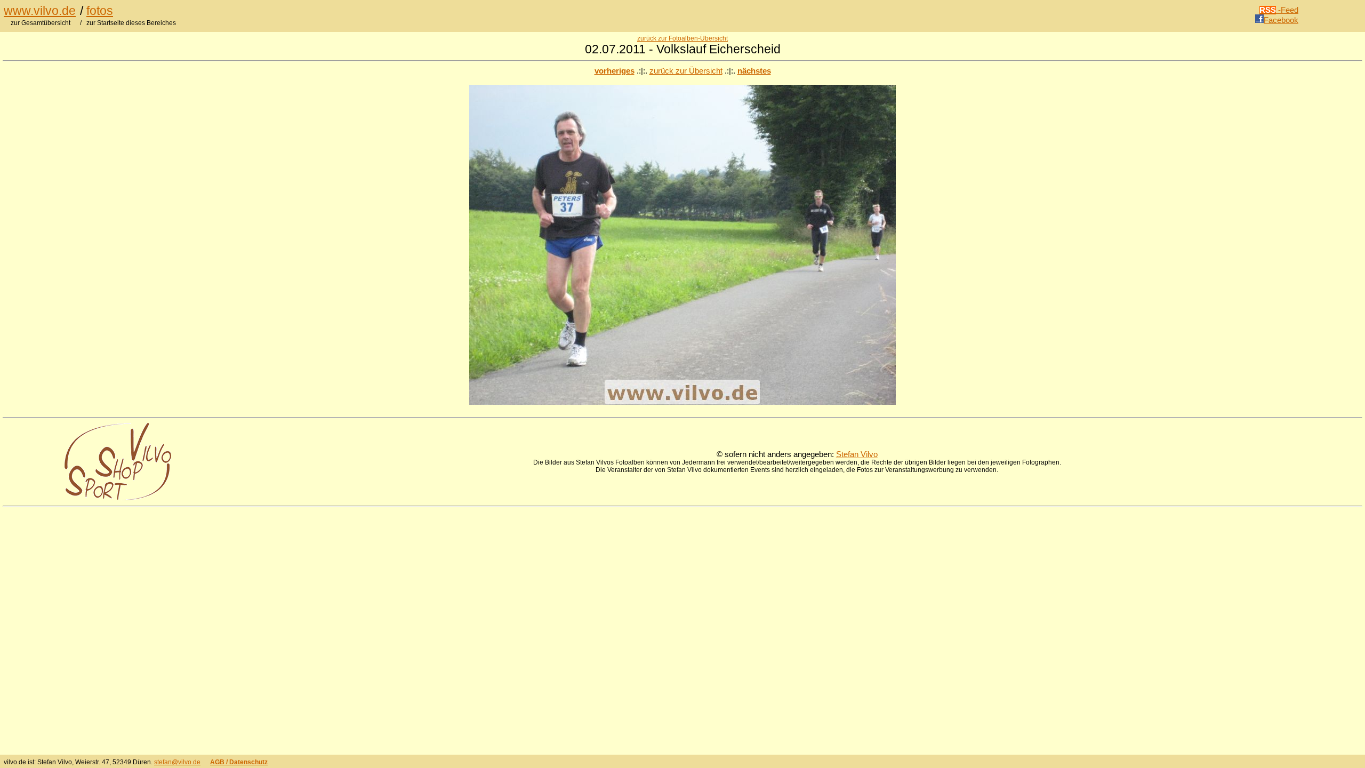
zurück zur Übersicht (685, 71)
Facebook (1281, 20)
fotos (99, 11)
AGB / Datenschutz (239, 762)
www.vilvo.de (40, 11)
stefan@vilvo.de (177, 762)
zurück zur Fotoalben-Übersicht (682, 38)
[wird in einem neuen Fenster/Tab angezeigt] (118, 497)
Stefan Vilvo (857, 454)
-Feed (1278, 10)
